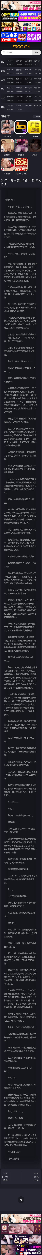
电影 (3, 80)
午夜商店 (19, 105)
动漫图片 (37, 88)
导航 (3, 107)
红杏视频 (10, 109)
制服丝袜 (10, 82)
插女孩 (10, 105)
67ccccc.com (21, 47)
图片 (3, 89)
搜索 (36, 52)
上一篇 (5, 1177)
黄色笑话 (28, 100)
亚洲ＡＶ (10, 70)
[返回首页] (39, 1250)
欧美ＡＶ (28, 70)
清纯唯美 (19, 91)
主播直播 (28, 73)
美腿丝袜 (10, 91)
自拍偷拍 (19, 70)
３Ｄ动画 (37, 70)
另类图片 (37, 91)
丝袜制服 (19, 73)
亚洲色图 (19, 88)
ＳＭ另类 (37, 73)
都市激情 (10, 97)
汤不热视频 (37, 105)
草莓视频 (28, 105)
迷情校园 (10, 100)
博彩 (3, 62)
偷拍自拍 (19, 79)
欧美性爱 (37, 79)
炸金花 (19, 64)
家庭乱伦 (19, 97)
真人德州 (19, 61)
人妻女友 (28, 97)
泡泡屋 (19, 109)
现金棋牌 (28, 64)
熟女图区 (28, 91)
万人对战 (28, 61)
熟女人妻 (10, 73)
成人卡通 (28, 79)
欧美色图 (28, 88)
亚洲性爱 (10, 79)
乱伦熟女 (28, 82)
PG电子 (10, 61)
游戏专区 (37, 61)
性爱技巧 (37, 100)
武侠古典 (37, 97)
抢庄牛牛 (37, 64)
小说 (3, 98)
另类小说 (19, 100)
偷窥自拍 (10, 88)
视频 (3, 71)
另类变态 (37, 82)
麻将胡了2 (10, 64)
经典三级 (19, 82)
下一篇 (36, 1177)
